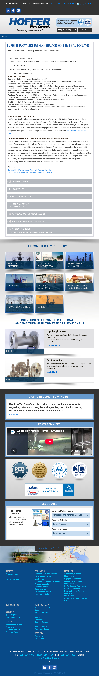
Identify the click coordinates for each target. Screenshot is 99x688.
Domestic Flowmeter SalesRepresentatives (43, 610)
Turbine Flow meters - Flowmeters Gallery (43, 593)
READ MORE (14, 414)
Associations (10, 577)
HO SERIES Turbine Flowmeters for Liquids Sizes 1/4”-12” (30, 173)
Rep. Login (27, 3)
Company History (12, 574)
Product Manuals (59, 529)
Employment (17, 3)
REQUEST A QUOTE (67, 29)
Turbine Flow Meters (43, 576)
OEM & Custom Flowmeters (75, 586)
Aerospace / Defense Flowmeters (72, 575)
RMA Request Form (13, 617)
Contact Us (85, 29)
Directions (9, 627)
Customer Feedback (13, 629)
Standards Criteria (12, 579)
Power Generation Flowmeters (76, 598)
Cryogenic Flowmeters (73, 579)
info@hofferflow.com (50, 658)
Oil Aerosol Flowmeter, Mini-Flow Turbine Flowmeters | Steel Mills (31, 233)
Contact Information (13, 624)
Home (8, 3)
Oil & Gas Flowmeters (72, 589)
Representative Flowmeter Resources (43, 628)
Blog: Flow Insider (12, 608)
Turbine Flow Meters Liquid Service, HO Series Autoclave (30, 170)
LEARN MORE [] (54, 345)
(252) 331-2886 (68, 655)
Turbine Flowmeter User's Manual (28, 221)
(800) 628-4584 (70, 3)
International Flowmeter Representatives (41, 619)
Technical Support (12, 632)
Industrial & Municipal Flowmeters (73, 582)
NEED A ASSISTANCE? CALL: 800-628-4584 (19, 205)
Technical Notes (41, 587)
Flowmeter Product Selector (46, 574)
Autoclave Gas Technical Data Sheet (29, 214)
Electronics (39, 579)
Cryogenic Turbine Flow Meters (47, 581)
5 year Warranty (41, 589)
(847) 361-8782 (86, 3)
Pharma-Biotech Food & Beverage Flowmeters (74, 593)
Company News (38, 3)
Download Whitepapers (62, 511)
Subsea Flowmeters (72, 601)
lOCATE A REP (18, 189)
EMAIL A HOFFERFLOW (21, 197)
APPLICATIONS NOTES (21, 229)
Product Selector (60, 520)
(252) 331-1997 (55, 3)
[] (69, 246)
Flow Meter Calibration (39, 637)
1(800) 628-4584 (45, 655)
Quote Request (11, 615)
